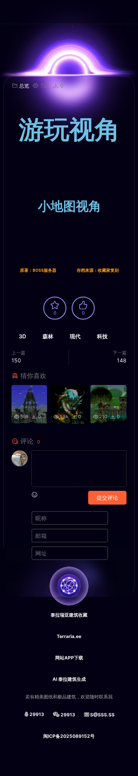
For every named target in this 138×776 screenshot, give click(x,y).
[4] (69, 392)
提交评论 (107, 497)
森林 (48, 336)
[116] (29, 392)
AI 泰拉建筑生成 (69, 679)
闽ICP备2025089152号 (69, 736)
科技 (102, 336)
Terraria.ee (69, 636)
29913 (37, 714)
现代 (75, 336)
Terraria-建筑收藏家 (17, 11)
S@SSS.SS (102, 715)
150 (16, 360)
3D (22, 336)
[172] (108, 392)
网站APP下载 (69, 658)
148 (122, 360)
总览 (24, 86)
